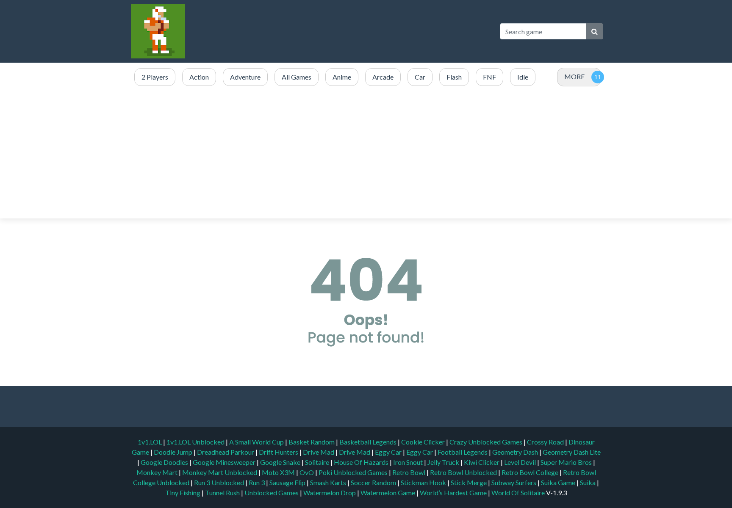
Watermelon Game (387, 493)
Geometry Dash (515, 452)
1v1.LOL (150, 442)
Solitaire (317, 462)
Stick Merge (469, 482)
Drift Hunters (279, 452)
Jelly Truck (443, 462)
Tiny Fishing (183, 493)
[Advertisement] (366, 153)
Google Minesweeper (225, 462)
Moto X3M (279, 472)
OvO (307, 472)
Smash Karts (328, 482)
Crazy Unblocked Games (486, 442)
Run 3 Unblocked (219, 482)
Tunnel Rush (223, 493)
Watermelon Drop (330, 493)
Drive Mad (319, 452)
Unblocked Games (272, 493)
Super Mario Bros (567, 462)
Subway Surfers (514, 482)
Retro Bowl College (531, 472)
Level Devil (520, 462)
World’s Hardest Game (454, 493)
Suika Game (559, 482)
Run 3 (257, 482)
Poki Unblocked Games (354, 472)
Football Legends (463, 452)
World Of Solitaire (518, 493)
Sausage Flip (288, 482)
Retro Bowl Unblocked (464, 472)
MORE (574, 76)
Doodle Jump (174, 452)
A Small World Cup (257, 442)
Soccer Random (374, 482)
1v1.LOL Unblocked (196, 442)
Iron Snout (408, 462)
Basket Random (312, 442)
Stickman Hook (424, 482)
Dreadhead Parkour (226, 452)
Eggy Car (389, 452)
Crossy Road (546, 442)
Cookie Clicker (423, 442)
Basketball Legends (368, 442)
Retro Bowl (409, 472)
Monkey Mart (157, 472)
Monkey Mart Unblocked (220, 472)
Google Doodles (165, 462)
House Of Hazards (362, 462)
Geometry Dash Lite (572, 452)
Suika (588, 482)
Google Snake (281, 462)
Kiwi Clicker (482, 462)
